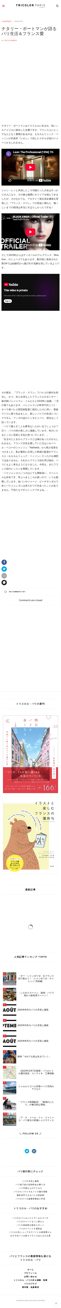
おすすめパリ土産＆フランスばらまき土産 (30, 1235)
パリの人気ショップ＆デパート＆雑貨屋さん (30, 1232)
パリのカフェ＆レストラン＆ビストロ (30, 1218)
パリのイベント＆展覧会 (30, 1228)
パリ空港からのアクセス (30, 1188)
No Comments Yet (17, 592)
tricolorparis (10, 40)
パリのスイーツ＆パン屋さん (30, 1221)
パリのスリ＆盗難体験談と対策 (30, 1198)
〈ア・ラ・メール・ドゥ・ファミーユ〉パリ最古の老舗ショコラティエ (36, 1119)
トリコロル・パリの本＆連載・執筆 (31, 1280)
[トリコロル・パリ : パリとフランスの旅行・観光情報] (30, 6)
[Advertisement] (30, 85)
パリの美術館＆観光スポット (30, 1225)
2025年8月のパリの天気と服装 (33, 1041)
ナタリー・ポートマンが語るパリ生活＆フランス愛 (29, 31)
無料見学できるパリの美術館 (30, 1195)
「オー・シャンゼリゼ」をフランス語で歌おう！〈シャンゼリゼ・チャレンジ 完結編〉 (36, 979)
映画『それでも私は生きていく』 (34, 1056)
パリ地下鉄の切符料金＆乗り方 (30, 1184)
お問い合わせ (30, 1276)
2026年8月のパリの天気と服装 (33, 1010)
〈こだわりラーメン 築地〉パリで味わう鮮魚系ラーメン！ (36, 994)
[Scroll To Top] (56, 1303)
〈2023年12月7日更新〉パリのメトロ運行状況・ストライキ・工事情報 (36, 1072)
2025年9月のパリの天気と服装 (33, 1025)
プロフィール (30, 1273)
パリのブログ (6, 21)
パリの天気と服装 (30, 1181)
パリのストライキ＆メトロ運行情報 (31, 1191)
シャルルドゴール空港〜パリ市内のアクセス (36, 1088)
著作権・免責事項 (30, 1287)
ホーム (30, 1269)
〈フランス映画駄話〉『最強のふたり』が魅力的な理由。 (36, 1103)
